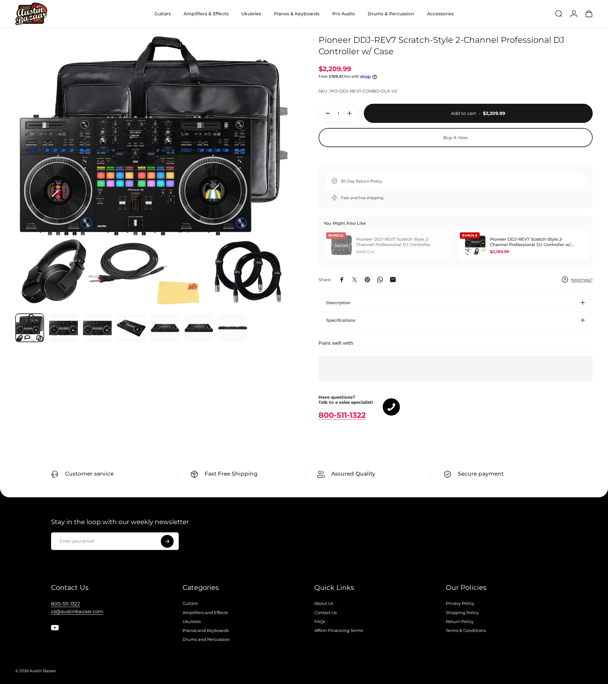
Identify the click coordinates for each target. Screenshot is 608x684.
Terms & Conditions (466, 630)
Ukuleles (192, 621)
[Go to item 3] (97, 327)
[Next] (273, 186)
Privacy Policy (460, 603)
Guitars (190, 603)
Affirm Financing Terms (338, 630)
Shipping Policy (462, 612)
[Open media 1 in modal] (152, 171)
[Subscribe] (167, 541)
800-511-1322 (342, 415)
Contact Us (325, 612)
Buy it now (455, 137)
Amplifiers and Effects (205, 612)
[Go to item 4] (131, 327)
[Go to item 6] (198, 327)
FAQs (319, 621)
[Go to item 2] (63, 327)
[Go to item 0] (29, 327)
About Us (323, 603)
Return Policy (460, 621)
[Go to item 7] (232, 327)
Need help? (582, 279)
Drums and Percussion (206, 639)
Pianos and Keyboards (206, 630)
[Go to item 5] (165, 327)
